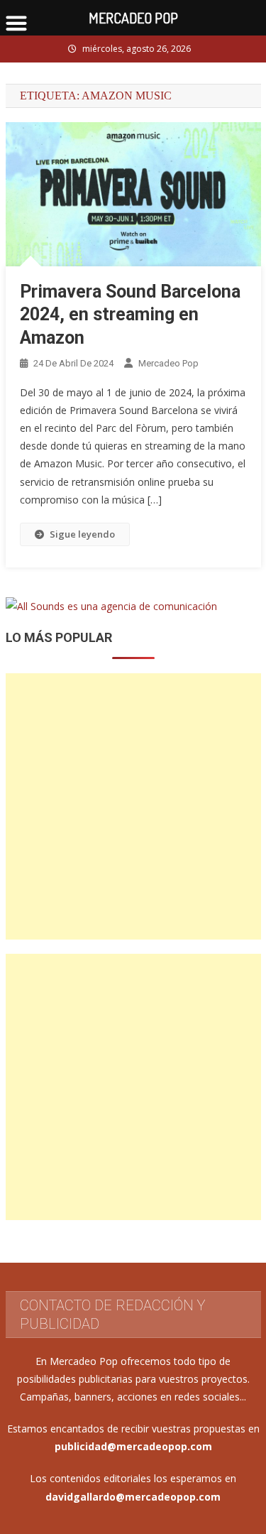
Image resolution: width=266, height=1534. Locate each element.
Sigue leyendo (82, 534)
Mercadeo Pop (168, 363)
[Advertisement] (133, 806)
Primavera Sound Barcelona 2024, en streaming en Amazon (130, 314)
